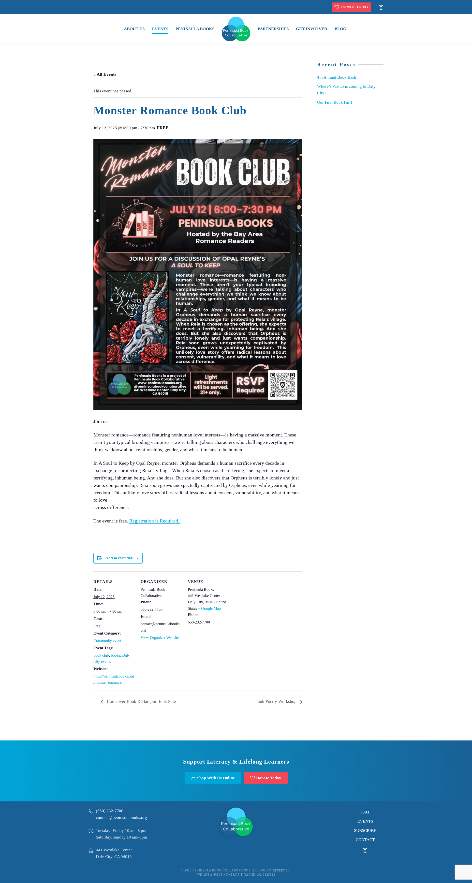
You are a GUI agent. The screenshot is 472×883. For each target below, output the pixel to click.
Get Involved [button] (311, 29)
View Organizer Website (160, 638)
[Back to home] (236, 29)
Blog (340, 29)
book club (101, 655)
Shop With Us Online (216, 778)
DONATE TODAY (354, 7)
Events (160, 29)
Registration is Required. (154, 520)
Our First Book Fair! (334, 102)
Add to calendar (119, 558)
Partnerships (273, 29)
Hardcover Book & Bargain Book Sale (140, 701)
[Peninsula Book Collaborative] (236, 821)
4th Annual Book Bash (336, 77)
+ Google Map (209, 608)
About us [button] (134, 29)
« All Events (104, 74)
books (115, 655)
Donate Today (268, 778)
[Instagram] (381, 7)
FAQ (365, 812)
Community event (107, 640)
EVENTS (365, 821)
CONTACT (365, 839)
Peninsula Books (195, 29)
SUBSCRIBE (365, 830)
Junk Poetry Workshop (277, 701)
